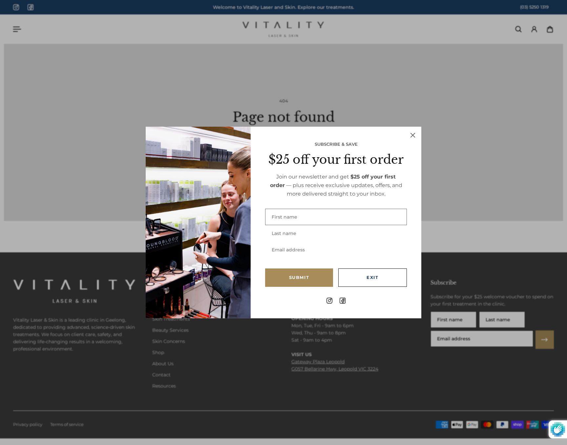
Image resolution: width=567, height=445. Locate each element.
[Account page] (534, 29)
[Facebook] (30, 7)
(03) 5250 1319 (534, 7)
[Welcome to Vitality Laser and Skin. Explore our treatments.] (283, 7)
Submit (299, 277)
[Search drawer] (518, 29)
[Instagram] (16, 7)
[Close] (413, 135)
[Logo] (283, 29)
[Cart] (550, 29)
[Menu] (17, 29)
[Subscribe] (545, 339)
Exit (372, 277)
